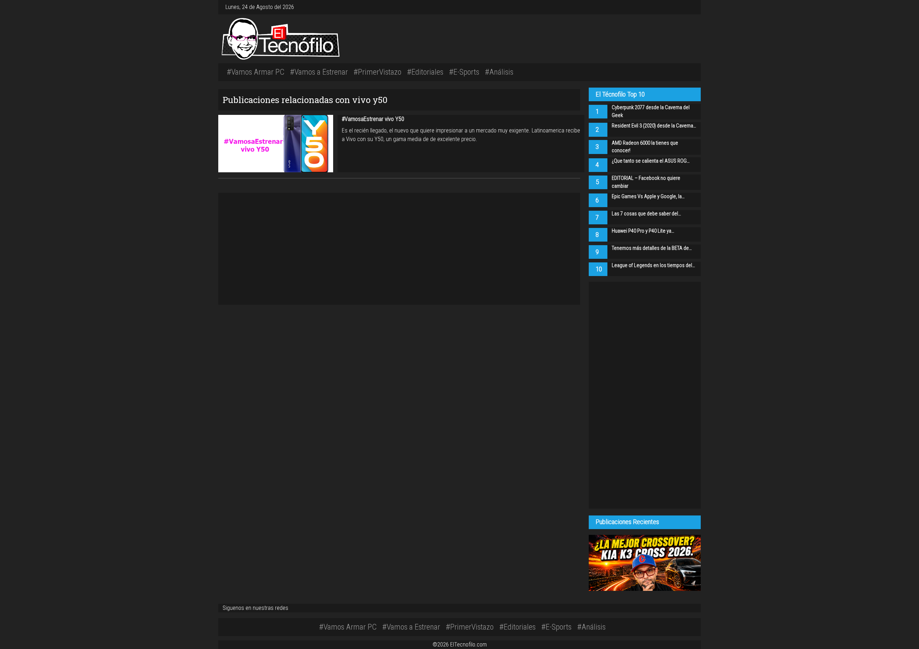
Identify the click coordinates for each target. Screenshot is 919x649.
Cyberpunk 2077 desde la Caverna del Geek (651, 111)
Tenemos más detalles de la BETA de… (652, 248)
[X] (686, 7)
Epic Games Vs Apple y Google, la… (648, 196)
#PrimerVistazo (377, 71)
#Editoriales (425, 71)
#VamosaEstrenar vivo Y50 (373, 119)
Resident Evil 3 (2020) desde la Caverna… (654, 126)
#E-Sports (464, 71)
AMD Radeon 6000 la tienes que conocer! (645, 147)
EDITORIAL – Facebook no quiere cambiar (646, 182)
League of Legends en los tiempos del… (653, 265)
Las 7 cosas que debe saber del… (646, 214)
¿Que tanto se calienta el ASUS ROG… (651, 161)
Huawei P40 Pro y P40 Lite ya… (643, 231)
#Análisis (499, 71)
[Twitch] (692, 7)
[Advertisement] (560, 38)
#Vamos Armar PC (255, 71)
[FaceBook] (683, 7)
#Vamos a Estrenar (319, 71)
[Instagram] (680, 7)
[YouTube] (689, 7)
